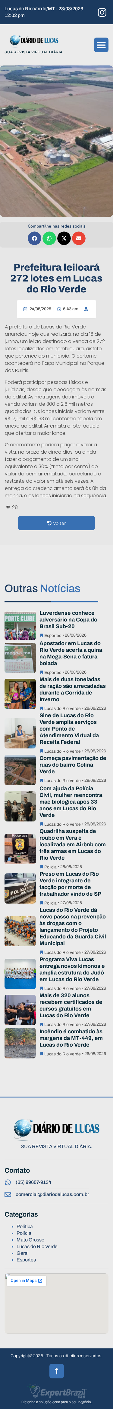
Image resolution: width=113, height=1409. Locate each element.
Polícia (50, 867)
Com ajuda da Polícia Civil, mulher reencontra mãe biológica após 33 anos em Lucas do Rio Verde (70, 801)
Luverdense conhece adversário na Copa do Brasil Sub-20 (68, 619)
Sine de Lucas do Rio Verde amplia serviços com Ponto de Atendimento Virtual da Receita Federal (69, 728)
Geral (23, 1253)
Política (25, 1226)
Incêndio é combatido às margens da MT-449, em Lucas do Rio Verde (71, 1038)
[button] (101, 45)
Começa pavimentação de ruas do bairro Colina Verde (72, 764)
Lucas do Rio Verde (62, 708)
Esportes (52, 635)
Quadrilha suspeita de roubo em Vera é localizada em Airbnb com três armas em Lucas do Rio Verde (72, 844)
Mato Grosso (30, 1239)
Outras (42, 588)
